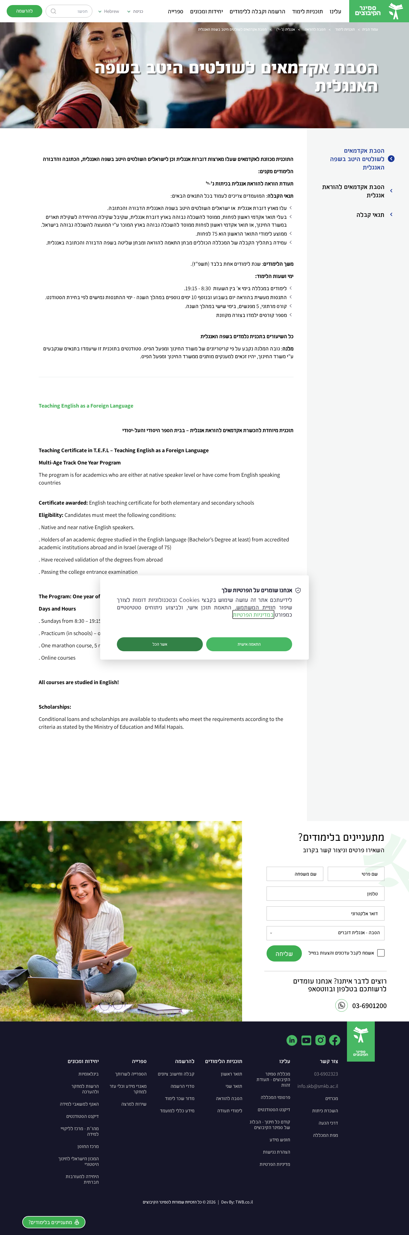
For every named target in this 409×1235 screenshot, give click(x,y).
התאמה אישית (249, 644)
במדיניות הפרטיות (253, 614)
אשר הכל (159, 644)
